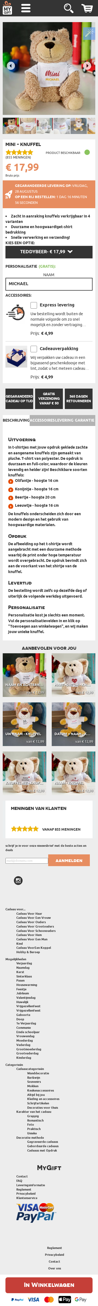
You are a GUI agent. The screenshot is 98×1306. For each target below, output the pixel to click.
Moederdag (24, 1041)
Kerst (20, 972)
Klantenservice (26, 1198)
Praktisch (34, 1129)
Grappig (33, 1116)
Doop (20, 1019)
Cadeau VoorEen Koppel (33, 948)
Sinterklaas (24, 976)
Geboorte (23, 1015)
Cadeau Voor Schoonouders (36, 931)
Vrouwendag (25, 1036)
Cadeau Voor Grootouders (35, 927)
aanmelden (69, 860)
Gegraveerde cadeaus (42, 1142)
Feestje (21, 989)
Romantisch (35, 1121)
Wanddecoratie (38, 1073)
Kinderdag (23, 1058)
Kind (19, 944)
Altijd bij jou (36, 1095)
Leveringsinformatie (30, 1185)
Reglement (23, 1190)
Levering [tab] (64, 420)
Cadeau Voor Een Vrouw (33, 918)
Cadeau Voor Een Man (31, 939)
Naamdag (23, 968)
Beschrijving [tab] (16, 420)
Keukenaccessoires (40, 1091)
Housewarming (26, 985)
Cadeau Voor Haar (29, 914)
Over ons (54, 1268)
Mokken (32, 1086)
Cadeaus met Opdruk (42, 1151)
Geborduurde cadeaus (43, 1146)
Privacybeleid (26, 1194)
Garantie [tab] (84, 420)
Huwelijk (22, 1002)
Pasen (20, 981)
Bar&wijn (33, 1078)
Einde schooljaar (28, 1032)
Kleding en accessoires (43, 1099)
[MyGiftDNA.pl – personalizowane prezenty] (7, 7)
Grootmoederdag (28, 1049)
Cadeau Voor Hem (29, 935)
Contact (22, 1176)
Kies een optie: (20, 243)
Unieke (32, 1133)
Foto (30, 1125)
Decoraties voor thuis (42, 1108)
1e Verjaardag (26, 1023)
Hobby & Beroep (28, 952)
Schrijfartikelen (38, 1103)
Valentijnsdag (26, 998)
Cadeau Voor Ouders (31, 922)
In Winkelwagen (49, 1285)
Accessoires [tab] (42, 420)
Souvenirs (34, 1082)
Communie (23, 1028)
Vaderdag (23, 1045)
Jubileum (22, 993)
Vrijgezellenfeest (28, 1006)
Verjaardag (24, 963)
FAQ (19, 1181)
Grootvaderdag (27, 1053)
